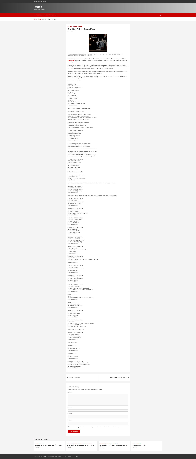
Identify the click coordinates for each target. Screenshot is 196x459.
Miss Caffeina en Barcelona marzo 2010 (80, 445)
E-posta (70, 413)
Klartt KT (70, 32)
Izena (69, 408)
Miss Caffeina (83, 443)
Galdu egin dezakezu (42, 439)
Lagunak (38, 15)
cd (39, 443)
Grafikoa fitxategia (50, 15)
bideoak (80, 26)
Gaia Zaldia (58, 456)
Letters (70, 26)
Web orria (70, 420)
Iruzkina (70, 392)
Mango (107, 443)
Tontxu (42, 443)
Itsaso (38, 7)
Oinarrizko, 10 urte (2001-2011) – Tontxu (48, 445)
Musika (75, 26)
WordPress (75, 456)
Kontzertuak (76, 443)
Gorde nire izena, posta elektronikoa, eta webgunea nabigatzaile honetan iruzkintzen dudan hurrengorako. (96, 427)
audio (36, 443)
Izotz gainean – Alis (138, 445)
